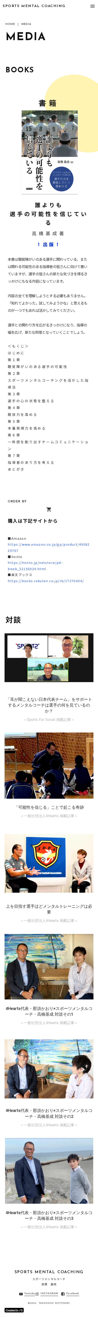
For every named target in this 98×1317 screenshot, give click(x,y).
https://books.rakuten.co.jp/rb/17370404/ (46, 581)
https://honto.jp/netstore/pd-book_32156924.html (35, 565)
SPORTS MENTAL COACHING (34, 6)
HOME (10, 24)
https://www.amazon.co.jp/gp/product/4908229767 (49, 547)
